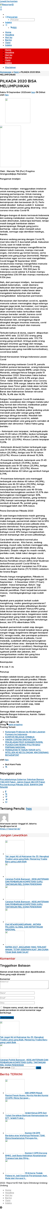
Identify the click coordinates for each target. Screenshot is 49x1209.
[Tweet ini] (6, 794)
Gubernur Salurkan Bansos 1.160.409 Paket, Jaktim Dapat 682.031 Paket (22, 780)
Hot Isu (8, 1195)
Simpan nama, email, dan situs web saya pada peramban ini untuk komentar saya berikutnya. (21, 1010)
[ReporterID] (7, 4)
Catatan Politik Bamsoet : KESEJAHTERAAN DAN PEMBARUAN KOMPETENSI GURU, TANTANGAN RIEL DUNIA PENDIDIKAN (27, 881)
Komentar (5, 979)
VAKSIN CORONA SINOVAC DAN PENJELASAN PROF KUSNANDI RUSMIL (24, 740)
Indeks (8, 1203)
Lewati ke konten (9, 1)
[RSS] (6, 767)
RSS (15, 27)
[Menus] (1, 7)
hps (29, 808)
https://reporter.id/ (10, 829)
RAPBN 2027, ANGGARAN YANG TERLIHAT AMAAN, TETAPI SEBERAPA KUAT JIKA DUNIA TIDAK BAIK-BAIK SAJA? (26, 949)
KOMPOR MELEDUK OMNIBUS (19, 737)
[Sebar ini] (5, 792)
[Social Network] (6, 25)
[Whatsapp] (6, 802)
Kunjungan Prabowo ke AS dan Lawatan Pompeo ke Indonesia (25, 733)
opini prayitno (15, 724)
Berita (8, 1198)
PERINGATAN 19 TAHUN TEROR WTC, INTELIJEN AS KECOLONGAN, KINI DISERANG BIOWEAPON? (27, 752)
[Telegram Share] (6, 799)
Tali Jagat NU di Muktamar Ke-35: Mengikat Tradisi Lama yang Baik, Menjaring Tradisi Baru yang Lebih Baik (27, 859)
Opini (7, 1200)
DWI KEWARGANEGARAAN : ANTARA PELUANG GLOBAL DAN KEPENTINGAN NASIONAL (24, 927)
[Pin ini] (6, 797)
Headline (9, 1192)
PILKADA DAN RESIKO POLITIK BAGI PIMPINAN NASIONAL (22, 746)
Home (8, 1190)
